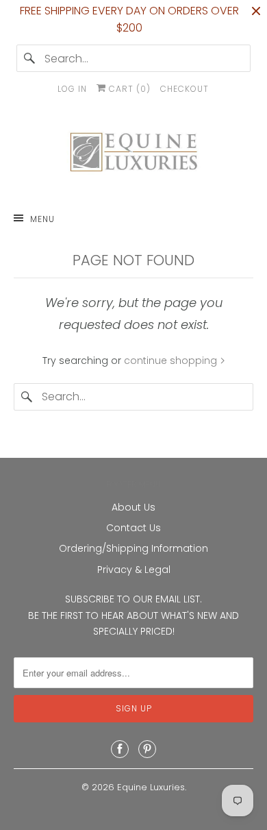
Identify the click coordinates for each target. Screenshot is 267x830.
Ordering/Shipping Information (133, 548)
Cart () (128, 89)
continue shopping (172, 360)
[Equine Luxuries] (134, 155)
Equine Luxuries (151, 787)
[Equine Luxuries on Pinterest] (147, 749)
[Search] (30, 58)
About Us (133, 507)
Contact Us (133, 528)
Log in (72, 89)
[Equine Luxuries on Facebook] (120, 749)
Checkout (184, 89)
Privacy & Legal (133, 569)
